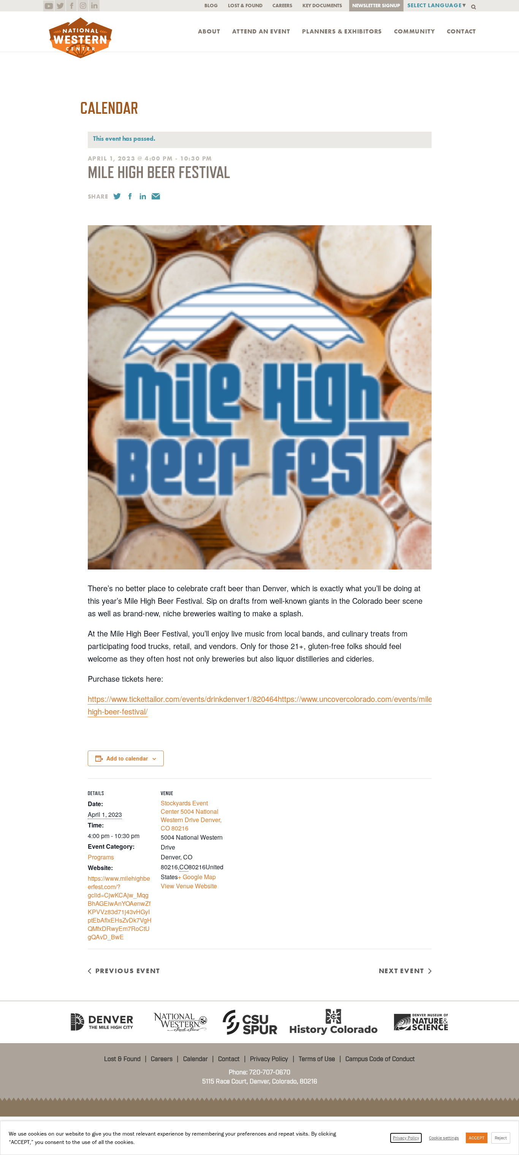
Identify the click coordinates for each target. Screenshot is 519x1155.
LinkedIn (94, 5)
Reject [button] (501, 1138)
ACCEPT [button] (476, 1138)
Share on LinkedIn (143, 196)
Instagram (82, 5)
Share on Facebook (130, 196)
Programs (101, 857)
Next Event (401, 971)
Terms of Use (317, 1059)
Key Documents (322, 5)
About (209, 32)
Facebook (71, 5)
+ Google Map (197, 876)
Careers (282, 5)
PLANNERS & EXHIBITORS (342, 32)
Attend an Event (261, 32)
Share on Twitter (117, 196)
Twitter (59, 5)
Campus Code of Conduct (380, 1059)
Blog (211, 5)
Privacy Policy (269, 1059)
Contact (461, 32)
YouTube (48, 5)
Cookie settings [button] (444, 1138)
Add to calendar (127, 758)
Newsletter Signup (376, 5)
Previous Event (127, 971)
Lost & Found (245, 5)
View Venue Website (189, 885)
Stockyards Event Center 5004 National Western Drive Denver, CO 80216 (191, 815)
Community (414, 32)
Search (473, 7)
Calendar (195, 1059)
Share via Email (155, 196)
